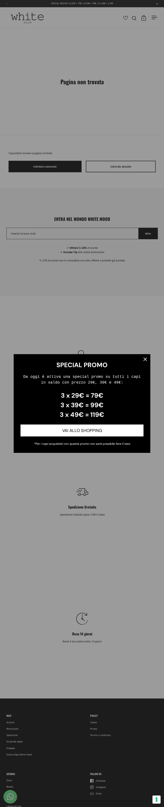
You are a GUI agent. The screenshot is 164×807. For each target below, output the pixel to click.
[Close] (145, 359)
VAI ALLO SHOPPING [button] (82, 430)
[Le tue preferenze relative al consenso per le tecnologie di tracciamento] (156, 799)
